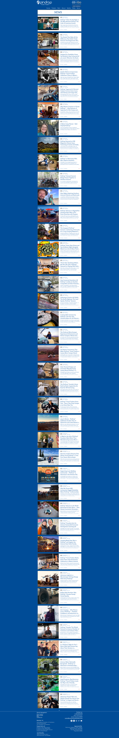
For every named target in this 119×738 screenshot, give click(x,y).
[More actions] (79, 17)
